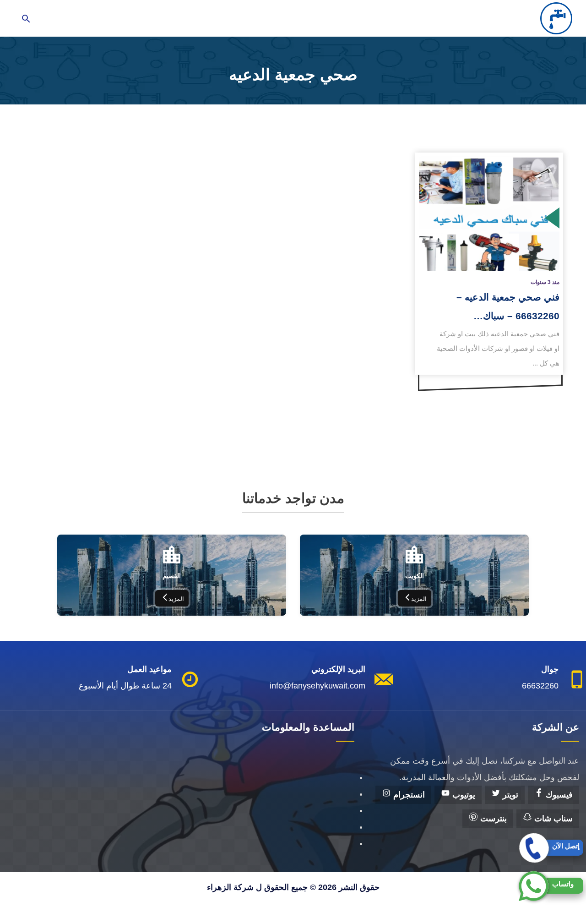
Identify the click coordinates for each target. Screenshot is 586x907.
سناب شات (552, 818)
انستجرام (408, 794)
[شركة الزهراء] (556, 18)
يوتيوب (462, 794)
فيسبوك (558, 794)
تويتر (509, 794)
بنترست (492, 818)
